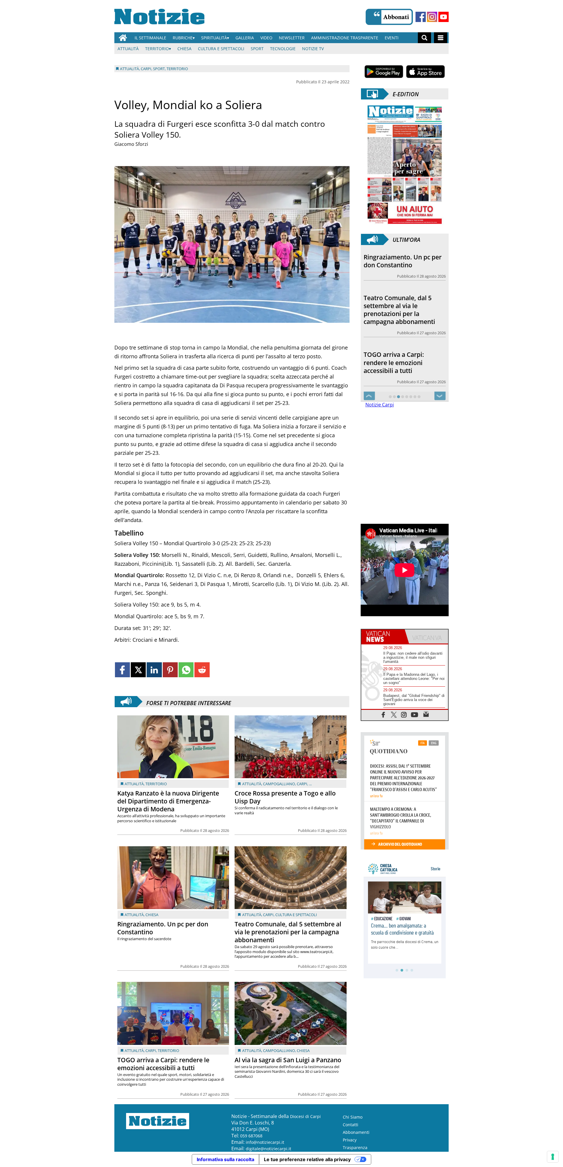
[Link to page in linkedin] (154, 669)
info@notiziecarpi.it (265, 1142)
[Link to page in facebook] (122, 669)
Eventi (391, 37)
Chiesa (184, 48)
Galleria (244, 37)
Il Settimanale (150, 37)
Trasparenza (355, 1147)
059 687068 (251, 1136)
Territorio (157, 48)
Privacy (350, 1140)
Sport (257, 48)
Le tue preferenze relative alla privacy (307, 1159)
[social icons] (383, 714)
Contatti (350, 1124)
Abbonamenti (356, 1132)
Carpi (302, 783)
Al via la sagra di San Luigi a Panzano (288, 1060)
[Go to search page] (424, 37)
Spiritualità (214, 37)
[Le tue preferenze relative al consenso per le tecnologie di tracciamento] (552, 1156)
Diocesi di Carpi (305, 1116)
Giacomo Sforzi (131, 144)
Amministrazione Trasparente (344, 37)
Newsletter (292, 37)
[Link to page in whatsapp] (186, 669)
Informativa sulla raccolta (225, 1159)
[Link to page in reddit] (201, 669)
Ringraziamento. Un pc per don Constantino (162, 928)
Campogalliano (279, 783)
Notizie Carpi (379, 404)
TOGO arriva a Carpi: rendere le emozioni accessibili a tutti (163, 1064)
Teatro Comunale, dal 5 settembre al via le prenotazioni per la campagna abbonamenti (288, 932)
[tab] (383, 636)
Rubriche (183, 37)
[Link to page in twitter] (138, 669)
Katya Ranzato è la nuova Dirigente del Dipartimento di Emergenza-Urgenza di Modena (168, 801)
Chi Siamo (352, 1117)
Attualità (128, 48)
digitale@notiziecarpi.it (268, 1148)
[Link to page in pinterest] (170, 669)
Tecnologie (283, 48)
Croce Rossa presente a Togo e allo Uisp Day (285, 797)
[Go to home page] (123, 37)
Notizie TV (313, 48)
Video (266, 37)
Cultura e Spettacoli (221, 48)
